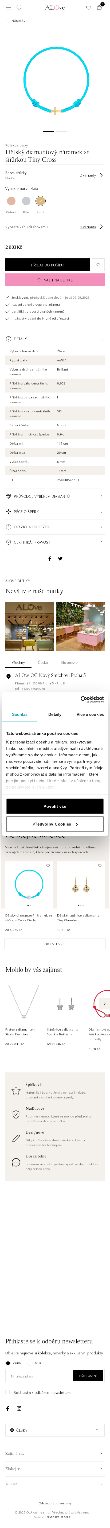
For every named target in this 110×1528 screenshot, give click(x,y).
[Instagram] (19, 1408)
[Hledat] (19, 7)
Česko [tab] (43, 662)
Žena (17, 1362)
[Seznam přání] (88, 7)
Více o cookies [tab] (90, 714)
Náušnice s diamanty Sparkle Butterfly (62, 1031)
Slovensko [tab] (69, 662)
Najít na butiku (58, 280)
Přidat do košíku (47, 265)
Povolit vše (55, 806)
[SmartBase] (59, 1517)
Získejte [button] (12, 1469)
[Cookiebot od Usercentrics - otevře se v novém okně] (80, 699)
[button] (55, 338)
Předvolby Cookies (52, 824)
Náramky (18, 20)
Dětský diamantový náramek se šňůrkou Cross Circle (28, 917)
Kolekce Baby (16, 145)
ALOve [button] (11, 1484)
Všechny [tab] (18, 662)
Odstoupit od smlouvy (55, 1503)
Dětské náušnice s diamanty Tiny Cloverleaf (78, 917)
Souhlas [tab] (20, 714)
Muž (38, 1362)
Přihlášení (88, 1375)
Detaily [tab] (54, 714)
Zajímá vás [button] (14, 1454)
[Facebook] (7, 1408)
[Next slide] (104, 1003)
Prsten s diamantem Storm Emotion (20, 1031)
